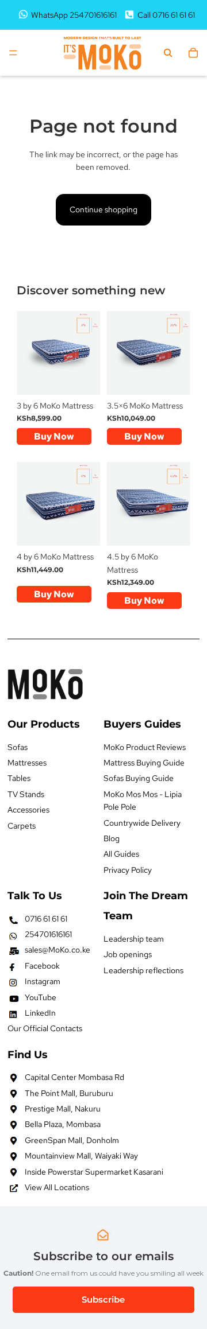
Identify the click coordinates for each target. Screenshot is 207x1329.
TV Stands (25, 794)
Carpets (21, 826)
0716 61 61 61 (46, 919)
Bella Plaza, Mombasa (63, 1125)
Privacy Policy (127, 870)
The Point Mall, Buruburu (69, 1093)
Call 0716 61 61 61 (166, 15)
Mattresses (27, 762)
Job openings (127, 954)
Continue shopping (103, 209)
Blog (111, 838)
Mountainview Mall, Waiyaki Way (81, 1156)
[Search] (168, 52)
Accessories (28, 810)
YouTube (40, 997)
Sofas (17, 747)
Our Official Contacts (44, 1029)
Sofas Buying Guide (138, 779)
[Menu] (13, 53)
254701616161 (48, 934)
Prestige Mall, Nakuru (63, 1108)
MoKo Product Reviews (144, 747)
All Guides (121, 854)
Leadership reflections (143, 970)
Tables (18, 779)
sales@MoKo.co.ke (57, 950)
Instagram (42, 981)
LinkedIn (40, 1013)
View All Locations (57, 1187)
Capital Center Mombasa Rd (74, 1077)
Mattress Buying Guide (144, 762)
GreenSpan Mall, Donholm (72, 1140)
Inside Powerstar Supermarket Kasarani (94, 1172)
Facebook (42, 966)
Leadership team (133, 939)
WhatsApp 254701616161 (74, 15)
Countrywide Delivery (142, 823)
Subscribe (103, 1299)
